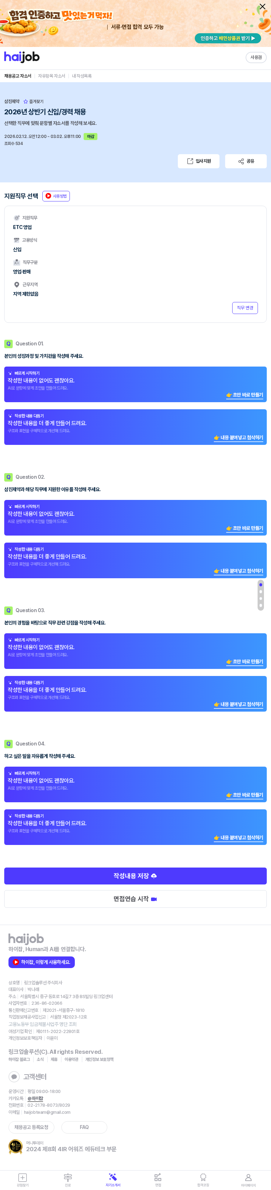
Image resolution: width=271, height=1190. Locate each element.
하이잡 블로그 (19, 1059)
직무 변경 (245, 307)
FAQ (84, 1127)
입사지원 (203, 161)
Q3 (260, 598)
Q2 (260, 591)
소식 (40, 1059)
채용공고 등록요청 (31, 1127)
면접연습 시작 (132, 898)
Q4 (260, 605)
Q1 (260, 585)
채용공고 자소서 (17, 76)
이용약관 (71, 1059)
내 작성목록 (82, 76)
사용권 (256, 57)
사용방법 (60, 196)
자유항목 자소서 (51, 76)
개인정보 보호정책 (99, 1059)
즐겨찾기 (35, 101)
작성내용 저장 (132, 876)
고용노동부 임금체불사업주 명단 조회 (42, 1024)
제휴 (54, 1059)
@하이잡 (35, 1098)
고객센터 (35, 1077)
